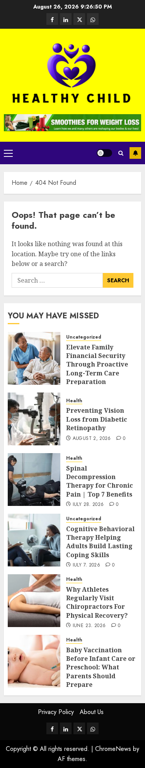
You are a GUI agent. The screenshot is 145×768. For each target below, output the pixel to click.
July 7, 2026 (86, 565)
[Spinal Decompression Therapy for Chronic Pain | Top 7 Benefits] (34, 479)
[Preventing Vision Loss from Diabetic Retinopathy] (34, 419)
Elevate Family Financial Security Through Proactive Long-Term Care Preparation (97, 364)
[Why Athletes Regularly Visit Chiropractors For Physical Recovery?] (34, 600)
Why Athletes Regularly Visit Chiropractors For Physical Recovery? (97, 602)
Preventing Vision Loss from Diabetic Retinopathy (96, 419)
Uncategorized (83, 337)
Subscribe (135, 153)
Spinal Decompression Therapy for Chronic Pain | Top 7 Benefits (99, 481)
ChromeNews (113, 748)
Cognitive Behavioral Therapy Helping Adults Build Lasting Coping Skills (100, 542)
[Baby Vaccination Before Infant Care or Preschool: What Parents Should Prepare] (34, 661)
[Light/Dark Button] (104, 153)
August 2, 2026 (92, 439)
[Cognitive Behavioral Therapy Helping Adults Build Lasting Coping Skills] (34, 540)
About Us (92, 711)
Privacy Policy (56, 711)
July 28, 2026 (88, 505)
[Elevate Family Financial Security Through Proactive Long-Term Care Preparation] (34, 358)
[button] (8, 152)
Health (74, 401)
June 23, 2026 (89, 626)
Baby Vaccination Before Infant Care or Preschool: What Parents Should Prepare (100, 667)
